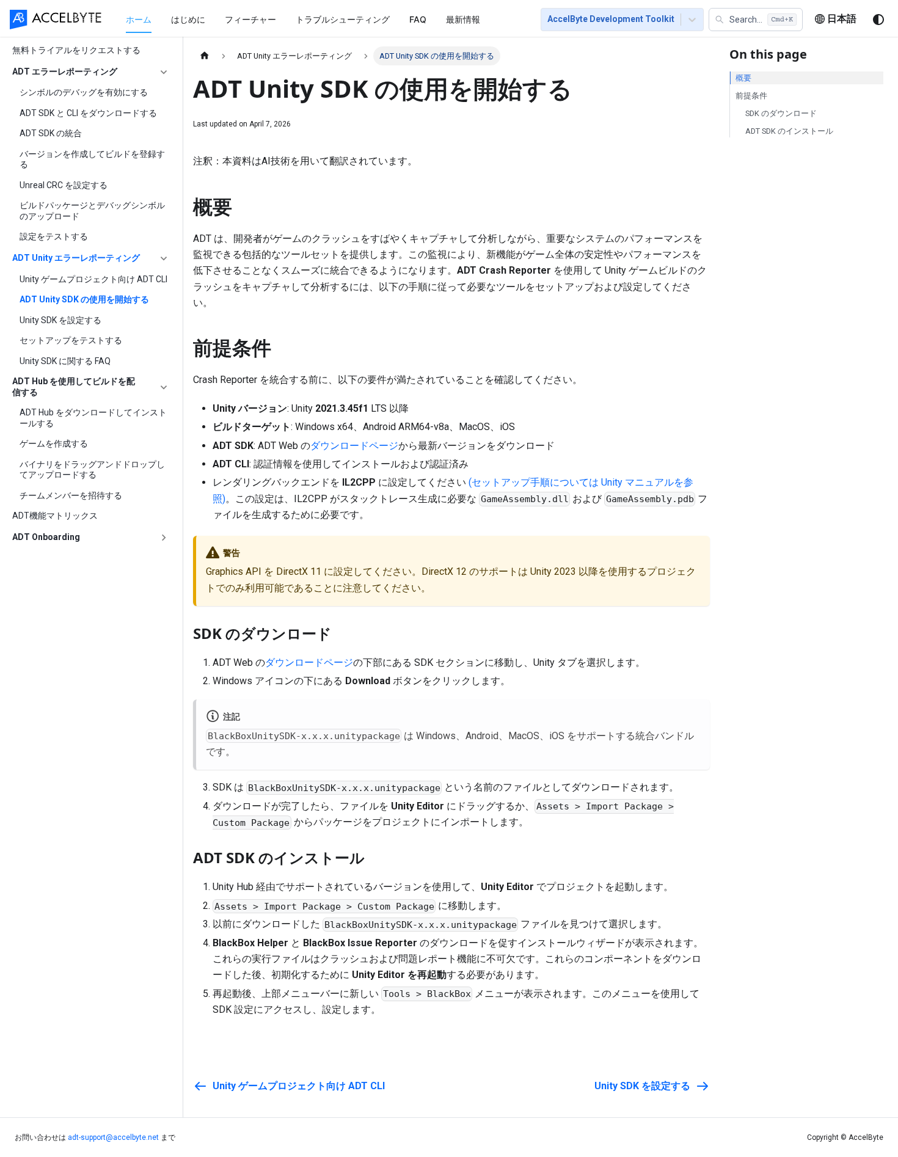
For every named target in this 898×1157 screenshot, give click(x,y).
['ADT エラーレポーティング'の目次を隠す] (163, 72)
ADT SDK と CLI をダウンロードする (88, 113)
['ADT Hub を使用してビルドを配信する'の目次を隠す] (163, 387)
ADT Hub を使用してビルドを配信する (73, 387)
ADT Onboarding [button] (46, 537)
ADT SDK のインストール (789, 131)
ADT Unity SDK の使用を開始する (84, 300)
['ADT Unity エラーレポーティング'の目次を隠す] (163, 258)
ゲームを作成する (54, 444)
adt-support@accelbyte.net (113, 1137)
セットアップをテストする (71, 341)
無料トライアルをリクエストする (76, 50)
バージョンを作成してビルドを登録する (92, 159)
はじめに (188, 19)
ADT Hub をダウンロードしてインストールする (93, 418)
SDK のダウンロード (781, 113)
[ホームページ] (204, 55)
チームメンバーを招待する (71, 495)
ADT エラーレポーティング (64, 71)
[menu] (318, 18)
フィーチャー (250, 19)
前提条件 (751, 95)
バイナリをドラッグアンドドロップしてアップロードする (92, 469)
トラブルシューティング (343, 19)
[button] (756, 19)
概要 (743, 77)
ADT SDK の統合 (51, 134)
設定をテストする (54, 237)
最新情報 (463, 19)
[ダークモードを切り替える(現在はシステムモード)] (878, 19)
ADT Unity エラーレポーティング (76, 258)
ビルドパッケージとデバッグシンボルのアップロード (92, 211)
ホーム (138, 19)
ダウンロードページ (354, 445)
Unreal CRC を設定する (64, 185)
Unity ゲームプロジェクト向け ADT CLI (93, 279)
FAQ (417, 19)
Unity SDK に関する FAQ (65, 361)
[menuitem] (138, 19)
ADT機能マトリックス (55, 516)
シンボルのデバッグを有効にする (84, 93)
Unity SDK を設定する (60, 320)
